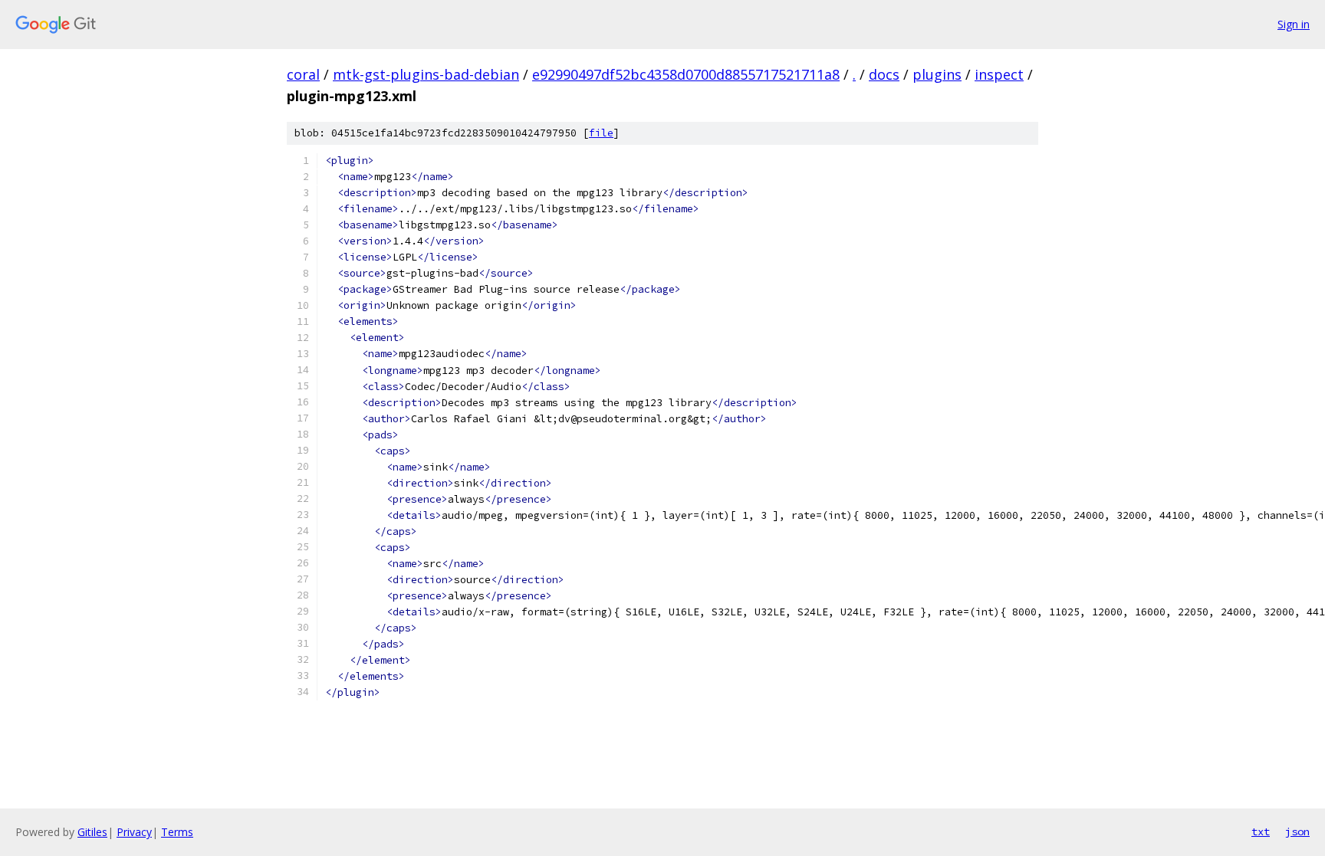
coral (303, 74)
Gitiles (92, 832)
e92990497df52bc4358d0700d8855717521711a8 (686, 74)
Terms (177, 832)
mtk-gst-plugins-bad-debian (426, 74)
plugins (937, 74)
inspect (999, 74)
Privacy (134, 832)
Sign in (1293, 24)
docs (884, 74)
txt (1260, 831)
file (601, 132)
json (1297, 831)
